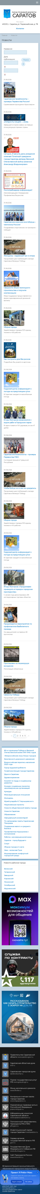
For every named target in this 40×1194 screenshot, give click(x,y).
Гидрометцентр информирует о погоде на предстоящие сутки (17, 390)
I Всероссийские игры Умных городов (20, 756)
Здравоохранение (11, 777)
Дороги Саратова (11, 774)
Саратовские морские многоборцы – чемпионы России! (20, 223)
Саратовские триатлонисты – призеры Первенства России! (17, 100)
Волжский (8, 869)
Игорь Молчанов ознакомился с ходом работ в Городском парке (17, 421)
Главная (4, 35)
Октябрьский (9, 885)
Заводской (8, 875)
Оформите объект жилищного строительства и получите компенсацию (17, 290)
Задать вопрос (17, 1182)
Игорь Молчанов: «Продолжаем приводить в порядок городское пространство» (18, 589)
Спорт (6, 844)
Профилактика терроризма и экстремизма (16, 833)
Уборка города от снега (14, 847)
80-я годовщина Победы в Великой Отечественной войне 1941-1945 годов (20, 751)
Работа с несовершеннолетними (17, 837)
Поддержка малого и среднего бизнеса (17, 827)
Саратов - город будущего (15, 840)
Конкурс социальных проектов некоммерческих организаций (17, 787)
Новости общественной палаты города (20, 808)
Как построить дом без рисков (17, 359)
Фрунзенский (9, 888)
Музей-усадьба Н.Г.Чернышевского (19, 801)
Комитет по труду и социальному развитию (17, 782)
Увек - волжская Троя (13, 850)
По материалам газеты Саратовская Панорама (19, 822)
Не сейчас (28, 1182)
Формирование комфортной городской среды (16, 855)
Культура (7, 791)
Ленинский (8, 882)
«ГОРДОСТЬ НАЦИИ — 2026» (16, 122)
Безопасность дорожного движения (19, 759)
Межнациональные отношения (17, 795)
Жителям (20, 29)
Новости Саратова (11, 811)
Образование (9, 814)
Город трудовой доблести (15, 768)
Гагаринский (9, 872)
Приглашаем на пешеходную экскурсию (16, 664)
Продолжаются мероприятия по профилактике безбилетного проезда (18, 626)
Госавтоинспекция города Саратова (19, 771)
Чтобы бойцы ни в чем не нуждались (20, 488)
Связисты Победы (11, 695)
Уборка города (10, 327)
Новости (14, 35)
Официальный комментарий (16, 818)
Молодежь (8, 798)
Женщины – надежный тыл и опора (19, 256)
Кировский (8, 879)
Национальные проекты (14, 805)
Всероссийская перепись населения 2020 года (19, 763)
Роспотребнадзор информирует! (18, 190)
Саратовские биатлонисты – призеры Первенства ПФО (20, 456)
